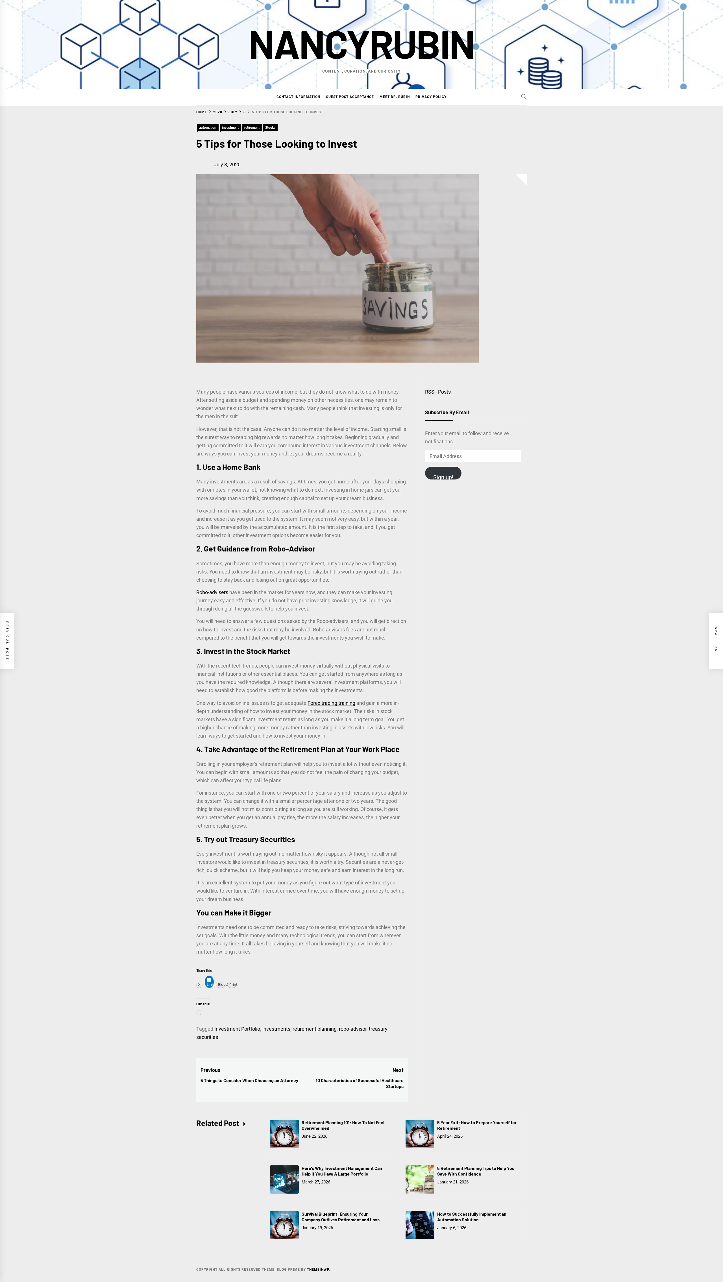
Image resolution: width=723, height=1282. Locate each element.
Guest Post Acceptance (350, 97)
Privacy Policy (431, 97)
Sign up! (443, 476)
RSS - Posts (438, 392)
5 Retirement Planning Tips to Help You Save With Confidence (476, 1171)
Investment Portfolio (237, 1029)
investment (230, 128)
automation (207, 128)
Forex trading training (331, 703)
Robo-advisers (212, 592)
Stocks (270, 128)
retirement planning (315, 1029)
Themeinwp (318, 1270)
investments (276, 1029)
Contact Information (298, 97)
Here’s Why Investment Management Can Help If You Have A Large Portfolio (342, 1171)
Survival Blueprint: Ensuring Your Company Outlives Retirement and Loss (341, 1216)
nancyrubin (361, 43)
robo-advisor (353, 1029)
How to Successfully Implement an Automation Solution (471, 1216)
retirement (252, 128)
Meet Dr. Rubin (395, 97)
